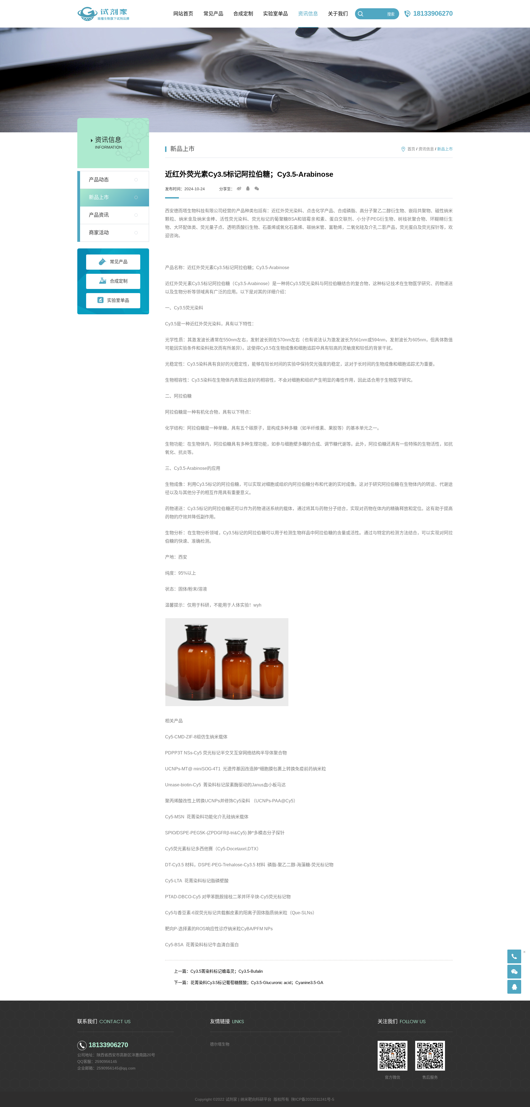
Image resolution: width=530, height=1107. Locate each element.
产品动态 (99, 180)
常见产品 (119, 261)
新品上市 (99, 197)
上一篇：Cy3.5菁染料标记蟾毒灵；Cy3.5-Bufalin (218, 971)
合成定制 (119, 281)
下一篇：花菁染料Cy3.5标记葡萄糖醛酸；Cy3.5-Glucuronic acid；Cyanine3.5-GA (248, 982)
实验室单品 (118, 300)
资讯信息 (426, 149)
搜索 (390, 14)
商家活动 (99, 232)
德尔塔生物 (219, 1044)
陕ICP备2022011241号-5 (312, 1099)
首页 (411, 149)
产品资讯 (99, 215)
